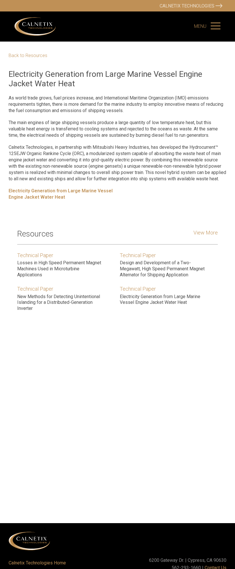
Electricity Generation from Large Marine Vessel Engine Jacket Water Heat (61, 194)
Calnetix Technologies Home (37, 563)
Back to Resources (28, 55)
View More (205, 233)
